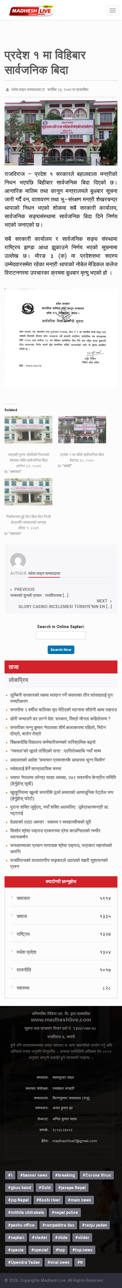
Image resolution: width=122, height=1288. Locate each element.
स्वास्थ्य (23, 988)
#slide (61, 1237)
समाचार (23, 898)
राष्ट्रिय (23, 934)
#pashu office (21, 1225)
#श (80, 1262)
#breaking (65, 1175)
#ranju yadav (94, 1225)
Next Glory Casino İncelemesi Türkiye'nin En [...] (65, 604)
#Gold (45, 1187)
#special (39, 1250)
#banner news (33, 1175)
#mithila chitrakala (26, 1212)
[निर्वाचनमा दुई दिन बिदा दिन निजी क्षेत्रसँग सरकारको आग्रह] (28, 491)
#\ (10, 1175)
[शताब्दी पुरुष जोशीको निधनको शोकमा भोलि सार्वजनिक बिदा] (28, 429)
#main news (79, 1200)
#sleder (39, 1237)
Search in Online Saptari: (61, 626)
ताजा (14, 667)
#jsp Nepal (18, 1200)
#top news (82, 1250)
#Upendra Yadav (24, 1262)
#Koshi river (48, 1200)
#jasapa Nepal (72, 1187)
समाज (22, 916)
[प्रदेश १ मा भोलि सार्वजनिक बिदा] (82, 429)
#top (60, 1250)
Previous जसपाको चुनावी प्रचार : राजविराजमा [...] (39, 592)
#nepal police (65, 1212)
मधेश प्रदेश (26, 952)
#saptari (16, 1237)
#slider (82, 1237)
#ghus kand (19, 1187)
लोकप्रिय (18, 680)
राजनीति (24, 970)
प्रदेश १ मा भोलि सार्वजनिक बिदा (82, 454)
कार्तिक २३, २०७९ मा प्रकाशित (67, 89)
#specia (16, 1250)
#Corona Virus (97, 1175)
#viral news (58, 1262)
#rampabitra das (58, 1225)
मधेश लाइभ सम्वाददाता (26, 89)
